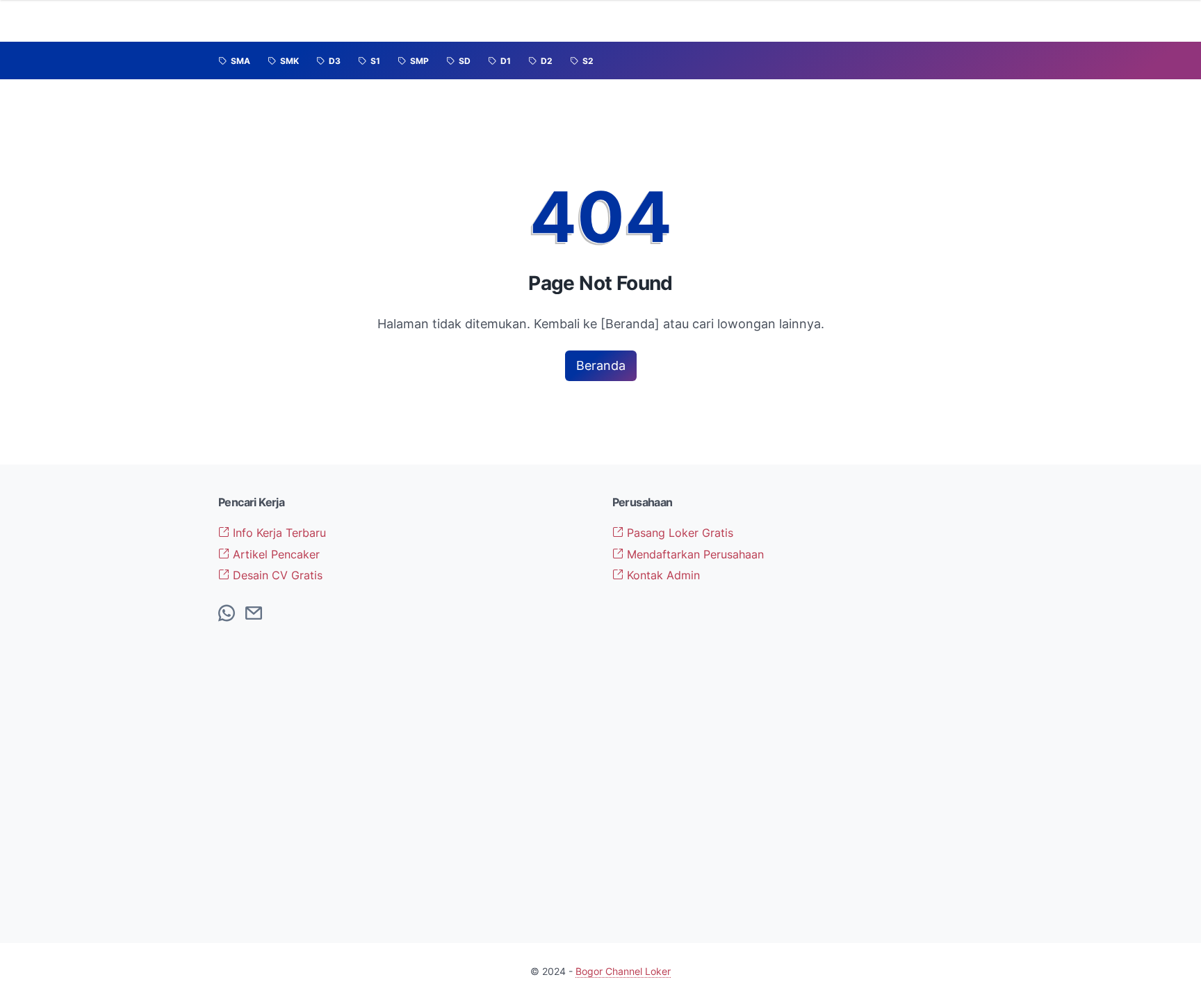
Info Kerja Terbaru (277, 533)
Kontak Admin (661, 575)
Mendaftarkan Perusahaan (693, 554)
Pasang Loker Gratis (678, 533)
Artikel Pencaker (274, 554)
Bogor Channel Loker (623, 971)
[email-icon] (253, 614)
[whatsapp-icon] (226, 614)
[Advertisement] (895, 703)
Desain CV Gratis (275, 575)
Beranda (601, 365)
